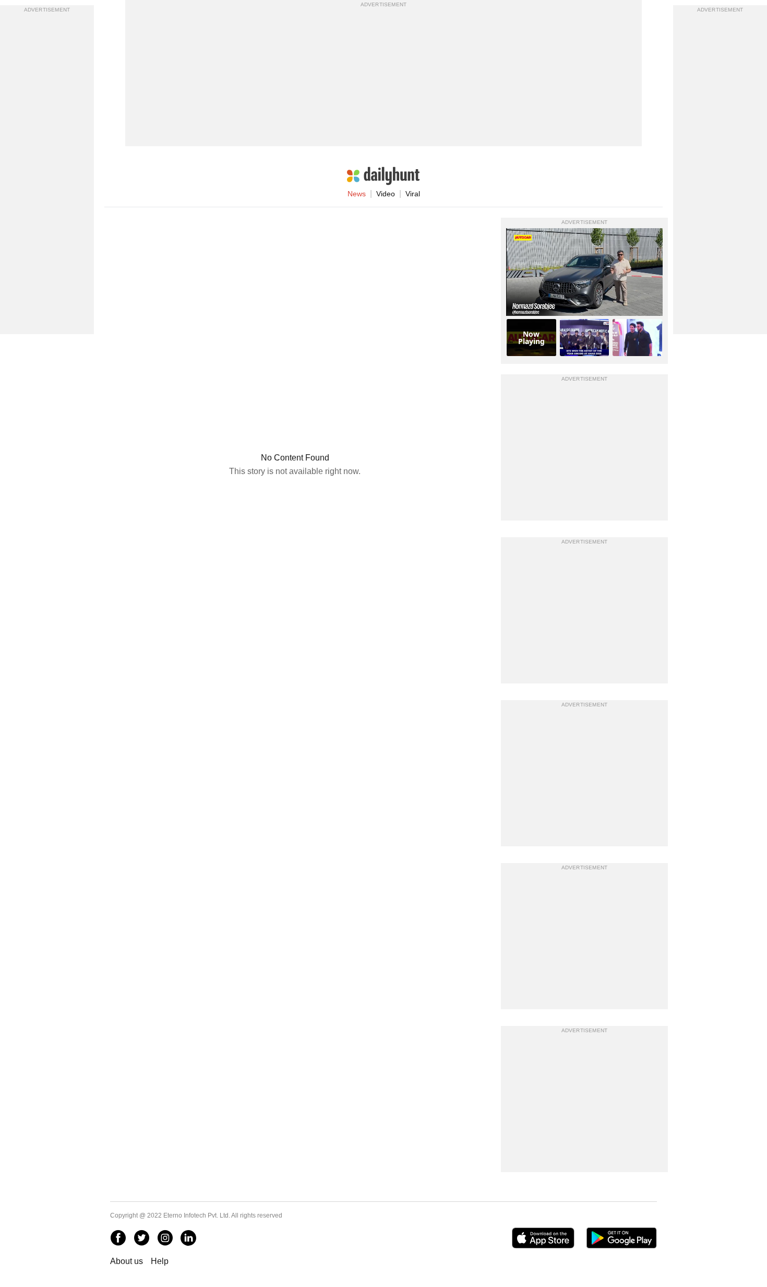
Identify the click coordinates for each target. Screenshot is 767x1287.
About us (126, 1261)
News (356, 194)
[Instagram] (165, 1238)
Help (160, 1261)
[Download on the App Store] (543, 1237)
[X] (141, 1238)
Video (385, 194)
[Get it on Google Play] (621, 1237)
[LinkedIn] (188, 1238)
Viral (412, 194)
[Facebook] (118, 1238)
